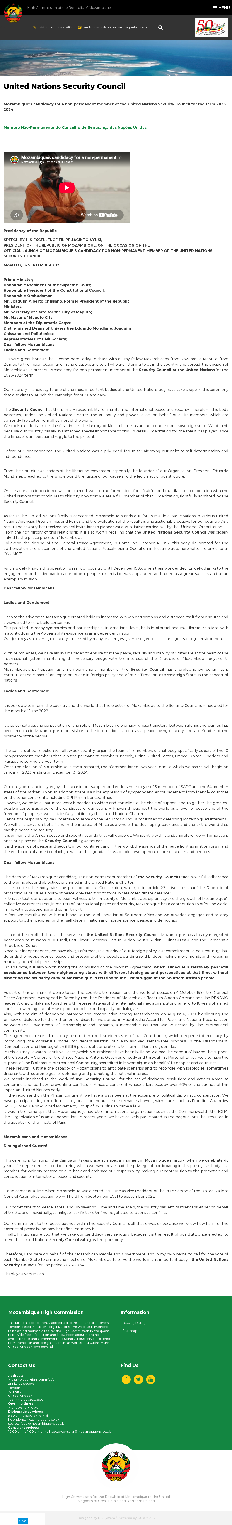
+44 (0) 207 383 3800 (56, 27)
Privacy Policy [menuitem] (134, 1323)
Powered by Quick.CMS (136, 1518)
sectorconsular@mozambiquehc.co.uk (115, 27)
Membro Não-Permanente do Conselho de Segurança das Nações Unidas (75, 127)
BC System (106, 1518)
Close (22, 1521)
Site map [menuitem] (130, 1331)
